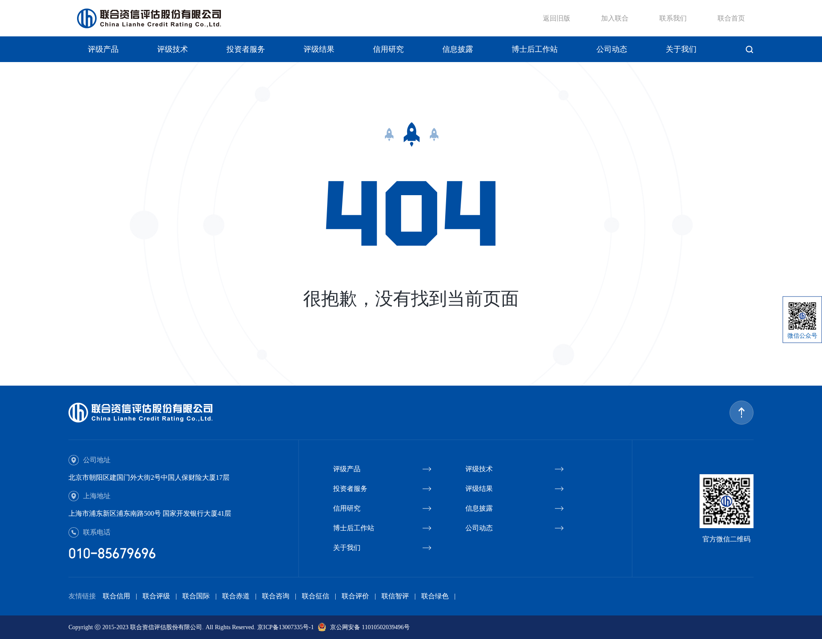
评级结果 (319, 49)
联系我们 (673, 18)
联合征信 (315, 596)
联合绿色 (435, 596)
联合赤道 (236, 596)
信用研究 (388, 49)
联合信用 (116, 596)
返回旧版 (556, 18)
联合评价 (355, 596)
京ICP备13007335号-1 (285, 627)
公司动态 (611, 49)
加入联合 (614, 18)
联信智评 (395, 596)
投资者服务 (245, 49)
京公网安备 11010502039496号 (370, 627)
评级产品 (103, 49)
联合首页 (731, 18)
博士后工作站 (535, 49)
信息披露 (457, 49)
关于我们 (681, 49)
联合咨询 (275, 596)
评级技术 (172, 49)
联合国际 (196, 596)
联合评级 (156, 596)
